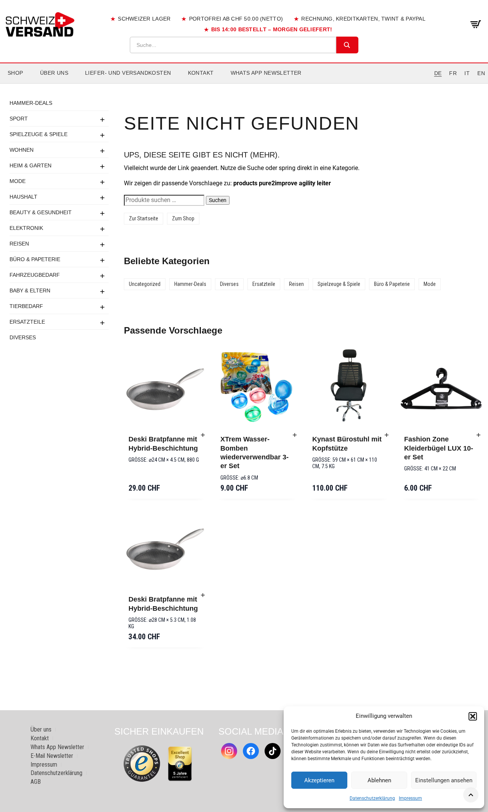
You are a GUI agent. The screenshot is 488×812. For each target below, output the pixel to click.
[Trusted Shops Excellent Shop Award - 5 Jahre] (180, 763)
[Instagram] (229, 751)
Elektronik (26, 228)
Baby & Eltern (30, 290)
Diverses (23, 337)
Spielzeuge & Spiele (38, 134)
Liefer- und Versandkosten (128, 73)
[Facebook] (251, 751)
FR (453, 73)
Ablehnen (379, 780)
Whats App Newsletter (266, 73)
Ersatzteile (27, 322)
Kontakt (201, 73)
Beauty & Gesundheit (41, 212)
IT (467, 73)
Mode (18, 181)
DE (438, 73)
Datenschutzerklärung (372, 798)
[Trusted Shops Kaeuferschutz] (142, 763)
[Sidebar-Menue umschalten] (244, 83)
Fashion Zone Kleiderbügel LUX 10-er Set (438, 448)
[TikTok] (273, 751)
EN (481, 73)
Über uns (54, 73)
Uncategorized (145, 284)
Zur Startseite (143, 218)
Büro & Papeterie (35, 259)
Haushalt (23, 197)
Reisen (19, 244)
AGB (35, 781)
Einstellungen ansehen (443, 780)
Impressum (410, 798)
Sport (19, 119)
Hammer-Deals (31, 103)
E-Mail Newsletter (51, 755)
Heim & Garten (30, 165)
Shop (15, 73)
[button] (473, 716)
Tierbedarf (26, 306)
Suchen (217, 200)
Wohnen (22, 150)
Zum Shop (183, 218)
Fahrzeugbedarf (35, 275)
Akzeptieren (319, 780)
